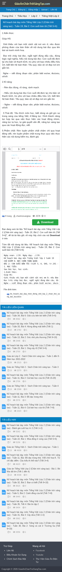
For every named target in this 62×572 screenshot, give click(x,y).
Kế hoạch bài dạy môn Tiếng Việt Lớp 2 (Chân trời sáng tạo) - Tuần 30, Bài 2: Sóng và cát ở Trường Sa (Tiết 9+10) (33, 526)
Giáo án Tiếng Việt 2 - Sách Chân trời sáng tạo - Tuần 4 (33, 386)
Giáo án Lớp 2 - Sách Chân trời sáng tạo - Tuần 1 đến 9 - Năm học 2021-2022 (33, 357)
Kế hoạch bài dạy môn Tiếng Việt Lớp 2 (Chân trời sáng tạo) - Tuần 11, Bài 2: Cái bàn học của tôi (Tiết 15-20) (33, 376)
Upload (44, 10)
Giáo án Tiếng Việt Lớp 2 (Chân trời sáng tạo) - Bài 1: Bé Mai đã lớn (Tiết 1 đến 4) (33, 470)
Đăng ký (21, 10)
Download (47, 222)
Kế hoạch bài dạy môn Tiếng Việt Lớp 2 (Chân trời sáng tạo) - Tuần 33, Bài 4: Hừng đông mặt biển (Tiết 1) (33, 325)
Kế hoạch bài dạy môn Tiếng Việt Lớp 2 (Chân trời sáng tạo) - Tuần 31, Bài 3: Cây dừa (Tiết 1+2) (33, 513)
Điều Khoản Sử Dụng (16, 555)
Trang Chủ (10, 10)
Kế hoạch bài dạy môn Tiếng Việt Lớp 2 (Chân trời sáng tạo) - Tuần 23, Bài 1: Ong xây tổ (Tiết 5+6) (33, 346)
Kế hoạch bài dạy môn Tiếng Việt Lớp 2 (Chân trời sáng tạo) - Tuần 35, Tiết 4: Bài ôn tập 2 (33, 502)
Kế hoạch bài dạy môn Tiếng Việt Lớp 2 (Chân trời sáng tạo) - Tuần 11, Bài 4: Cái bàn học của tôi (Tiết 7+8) (33, 406)
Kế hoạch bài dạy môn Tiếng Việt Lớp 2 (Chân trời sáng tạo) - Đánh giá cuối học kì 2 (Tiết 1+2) (33, 426)
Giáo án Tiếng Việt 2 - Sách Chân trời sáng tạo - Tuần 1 (33, 447)
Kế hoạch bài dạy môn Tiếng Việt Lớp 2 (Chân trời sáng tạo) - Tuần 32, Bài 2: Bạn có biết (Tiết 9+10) (33, 481)
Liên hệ (54, 10)
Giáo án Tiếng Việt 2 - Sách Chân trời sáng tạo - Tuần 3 (33, 367)
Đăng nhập (33, 10)
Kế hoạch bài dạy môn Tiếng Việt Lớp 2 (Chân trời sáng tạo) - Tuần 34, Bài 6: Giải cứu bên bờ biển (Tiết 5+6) (33, 314)
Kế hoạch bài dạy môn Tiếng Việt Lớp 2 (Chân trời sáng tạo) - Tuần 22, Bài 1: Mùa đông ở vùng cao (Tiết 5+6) (33, 437)
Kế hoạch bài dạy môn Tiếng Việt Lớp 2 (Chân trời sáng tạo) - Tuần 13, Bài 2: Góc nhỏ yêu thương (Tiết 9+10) (33, 335)
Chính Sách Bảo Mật (16, 559)
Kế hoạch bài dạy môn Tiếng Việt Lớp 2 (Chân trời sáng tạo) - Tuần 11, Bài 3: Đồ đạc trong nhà (33, 395)
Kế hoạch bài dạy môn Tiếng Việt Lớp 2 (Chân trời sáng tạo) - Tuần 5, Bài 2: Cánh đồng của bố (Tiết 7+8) (33, 491)
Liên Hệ (10, 550)
